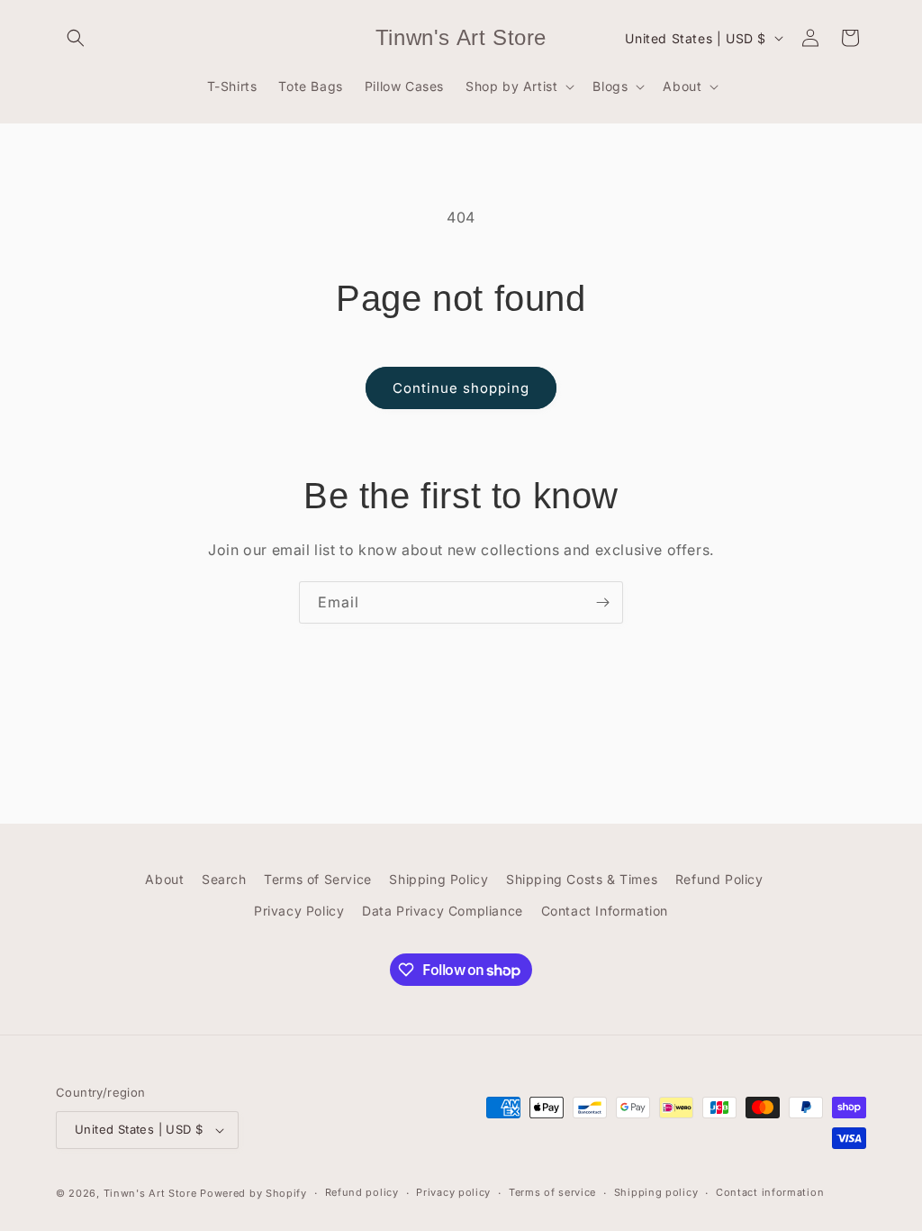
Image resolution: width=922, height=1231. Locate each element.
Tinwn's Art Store (150, 1193)
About (164, 879)
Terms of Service (318, 879)
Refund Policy (719, 879)
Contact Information (604, 910)
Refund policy (362, 1192)
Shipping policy (656, 1192)
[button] (75, 38)
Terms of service (552, 1192)
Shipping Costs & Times (581, 879)
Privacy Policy (299, 910)
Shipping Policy (438, 879)
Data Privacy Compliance (442, 910)
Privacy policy (453, 1192)
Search (224, 879)
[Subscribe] (602, 602)
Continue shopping (461, 388)
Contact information (770, 1192)
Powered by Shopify (253, 1193)
